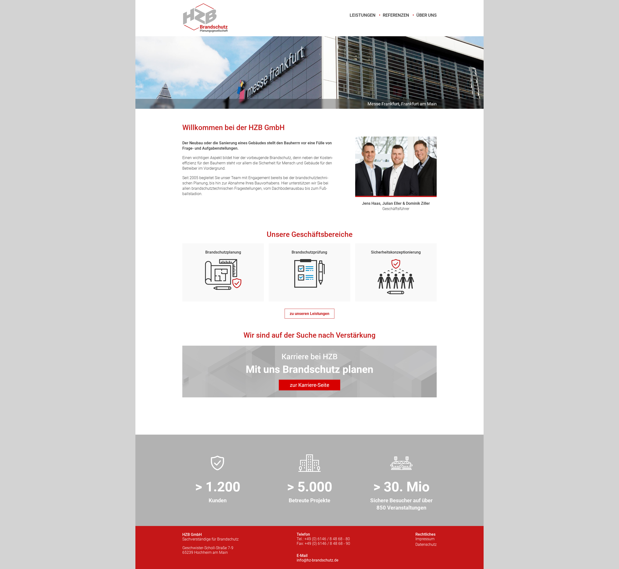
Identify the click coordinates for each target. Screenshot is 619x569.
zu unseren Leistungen (309, 313)
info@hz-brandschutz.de (317, 560)
